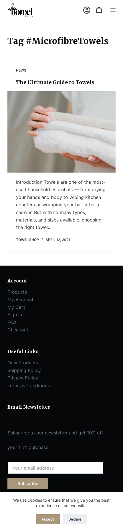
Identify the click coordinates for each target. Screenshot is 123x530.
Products (17, 292)
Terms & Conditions (28, 385)
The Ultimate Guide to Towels (55, 82)
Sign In (14, 314)
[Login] (86, 10)
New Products (22, 362)
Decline (75, 519)
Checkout (17, 330)
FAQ (11, 322)
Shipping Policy (24, 370)
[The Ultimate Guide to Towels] (61, 132)
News (21, 70)
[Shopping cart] (99, 10)
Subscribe (27, 483)
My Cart (16, 307)
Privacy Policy (22, 378)
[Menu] (113, 10)
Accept (47, 519)
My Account (20, 299)
